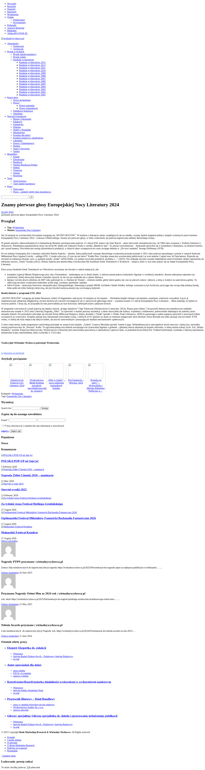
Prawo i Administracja (23, 143)
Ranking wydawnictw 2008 (32, 76)
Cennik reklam (14, 740)
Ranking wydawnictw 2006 (32, 81)
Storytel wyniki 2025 (14, 489)
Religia (16, 146)
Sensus (16, 173)
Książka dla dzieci (21, 135)
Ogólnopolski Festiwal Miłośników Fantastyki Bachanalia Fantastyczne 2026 (48, 518)
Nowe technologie (22, 100)
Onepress (17, 170)
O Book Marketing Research (21, 745)
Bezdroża (17, 175)
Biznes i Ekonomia (22, 119)
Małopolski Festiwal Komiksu (19, 532)
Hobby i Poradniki (22, 130)
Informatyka (19, 132)
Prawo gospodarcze (28, 108)
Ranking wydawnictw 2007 (32, 78)
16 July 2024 (7, 212)
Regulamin (12, 750)
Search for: (6, 408)
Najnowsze (18, 46)
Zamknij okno (8, 756)
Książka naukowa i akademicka (28, 138)
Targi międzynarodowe (24, 183)
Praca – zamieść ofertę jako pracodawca (32, 192)
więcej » (5, 431)
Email (5, 420)
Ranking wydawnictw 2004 (32, 86)
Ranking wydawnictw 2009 (32, 73)
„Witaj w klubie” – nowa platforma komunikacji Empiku (56, 384)
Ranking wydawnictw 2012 (32, 65)
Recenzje (11, 6)
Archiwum (18, 49)
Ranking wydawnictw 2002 (32, 92)
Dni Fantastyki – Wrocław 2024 (76, 381)
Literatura (17, 140)
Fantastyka (18, 124)
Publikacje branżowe (23, 111)
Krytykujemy (19, 22)
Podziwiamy (19, 20)
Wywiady (11, 3)
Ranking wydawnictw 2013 (32, 62)
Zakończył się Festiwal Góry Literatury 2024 (17, 383)
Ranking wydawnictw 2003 (32, 89)
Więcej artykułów (9, 541)
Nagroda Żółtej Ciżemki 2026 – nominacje (27, 475)
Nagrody (11, 9)
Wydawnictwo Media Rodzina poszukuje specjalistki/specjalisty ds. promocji (38, 385)
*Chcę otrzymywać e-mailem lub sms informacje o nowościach (34, 426)
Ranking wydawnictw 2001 (32, 94)
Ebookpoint (18, 159)
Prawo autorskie (27, 105)
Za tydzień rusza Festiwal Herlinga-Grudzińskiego (32, 503)
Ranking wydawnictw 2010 (32, 70)
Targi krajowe (19, 181)
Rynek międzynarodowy (24, 54)
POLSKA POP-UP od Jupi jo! (20, 461)
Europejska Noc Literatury (28, 230)
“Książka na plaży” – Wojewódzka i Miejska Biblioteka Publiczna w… (96, 385)
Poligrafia (11, 25)
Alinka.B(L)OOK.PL (17, 33)
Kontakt (11, 737)
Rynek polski (19, 57)
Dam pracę (18, 189)
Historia (17, 127)
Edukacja (17, 121)
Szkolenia (18, 113)
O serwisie (12, 742)
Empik (16, 156)
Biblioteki (12, 30)
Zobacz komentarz (10, 572)
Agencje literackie (15, 28)
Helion (16, 167)
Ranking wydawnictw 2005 (32, 84)
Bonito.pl (17, 162)
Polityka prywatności (17, 748)
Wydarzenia (12, 14)
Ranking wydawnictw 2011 (32, 68)
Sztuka (16, 151)
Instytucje (11, 11)
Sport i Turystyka (21, 148)
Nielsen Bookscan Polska (25, 165)
